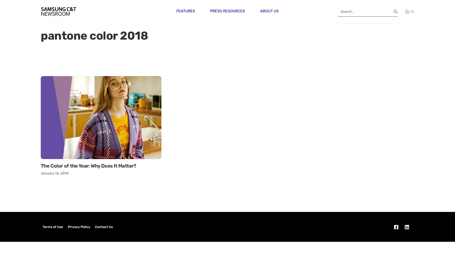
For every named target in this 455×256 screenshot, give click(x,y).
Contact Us (104, 227)
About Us (269, 11)
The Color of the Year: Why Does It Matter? (88, 166)
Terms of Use (53, 227)
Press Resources (227, 11)
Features (185, 11)
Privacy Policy (79, 227)
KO (412, 12)
